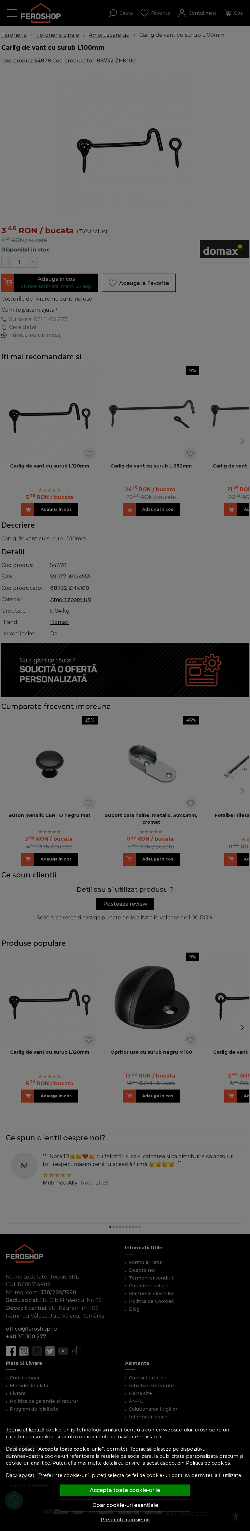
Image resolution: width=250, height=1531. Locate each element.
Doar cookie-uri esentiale (125, 1505)
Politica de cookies (208, 1463)
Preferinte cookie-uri (125, 1520)
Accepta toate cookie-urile (125, 1490)
